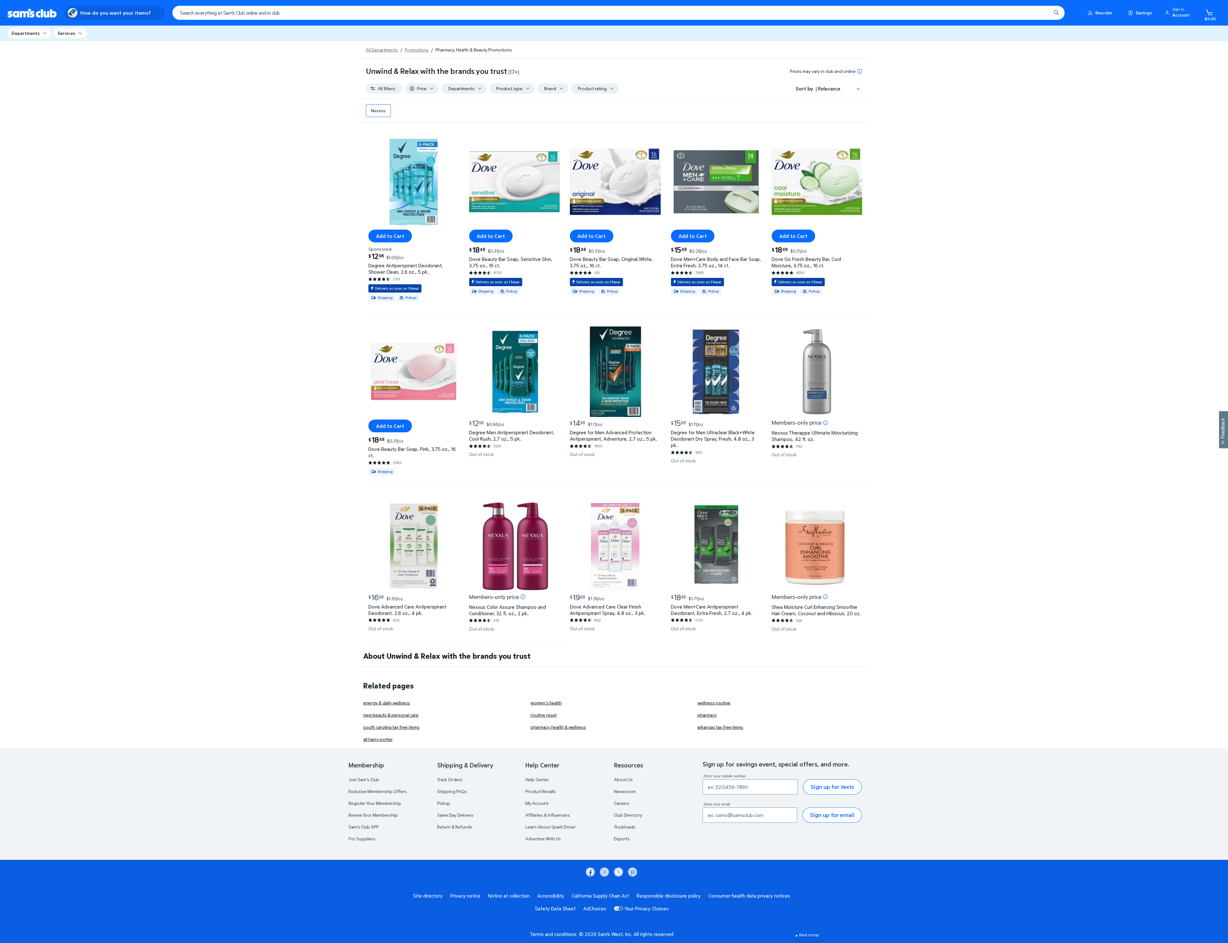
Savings (1144, 13)
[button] (1178, 13)
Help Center (537, 779)
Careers (621, 803)
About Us (623, 779)
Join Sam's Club (364, 779)
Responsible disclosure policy (669, 895)
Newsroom (625, 791)
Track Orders (449, 779)
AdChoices (594, 908)
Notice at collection (509, 895)
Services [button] (66, 33)
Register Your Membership (375, 803)
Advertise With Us (543, 839)
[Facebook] (590, 872)
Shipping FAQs (452, 791)
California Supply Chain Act (600, 895)
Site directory (428, 895)
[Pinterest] (632, 872)
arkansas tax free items (720, 727)
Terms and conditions (553, 934)
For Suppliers (362, 839)
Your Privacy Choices (647, 908)
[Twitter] (618, 872)
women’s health (546, 703)
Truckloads (624, 827)
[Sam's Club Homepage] (32, 13)
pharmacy (707, 715)
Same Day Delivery (455, 815)
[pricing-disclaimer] (859, 71)
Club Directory (628, 815)
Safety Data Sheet (555, 908)
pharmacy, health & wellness (558, 727)
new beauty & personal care (391, 715)
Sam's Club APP (364, 827)
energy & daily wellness (386, 703)
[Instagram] (604, 872)
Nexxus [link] (378, 110)
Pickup (443, 803)
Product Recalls (540, 791)
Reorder (1104, 13)
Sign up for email (832, 815)
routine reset (544, 715)
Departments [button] (26, 33)
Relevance (829, 88)
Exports (622, 839)
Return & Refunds (454, 827)
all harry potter (378, 739)
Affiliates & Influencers (547, 815)
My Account (536, 803)
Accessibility (550, 895)
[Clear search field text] (1041, 13)
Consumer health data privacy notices (749, 895)
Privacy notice (465, 895)
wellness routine (713, 703)
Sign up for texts (832, 787)
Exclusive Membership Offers (378, 791)
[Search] (1056, 13)
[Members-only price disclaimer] (825, 422)
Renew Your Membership (373, 815)
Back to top (809, 935)
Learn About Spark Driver (550, 827)
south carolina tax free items (391, 727)
